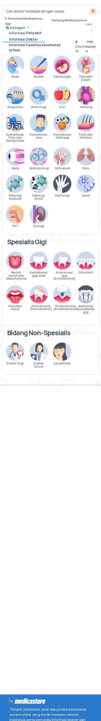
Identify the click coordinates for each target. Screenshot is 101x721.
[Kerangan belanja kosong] (15, 8)
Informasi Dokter (23, 39)
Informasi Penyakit (25, 32)
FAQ (89, 25)
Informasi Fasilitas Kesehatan (35, 45)
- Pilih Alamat (90, 44)
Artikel (14, 50)
